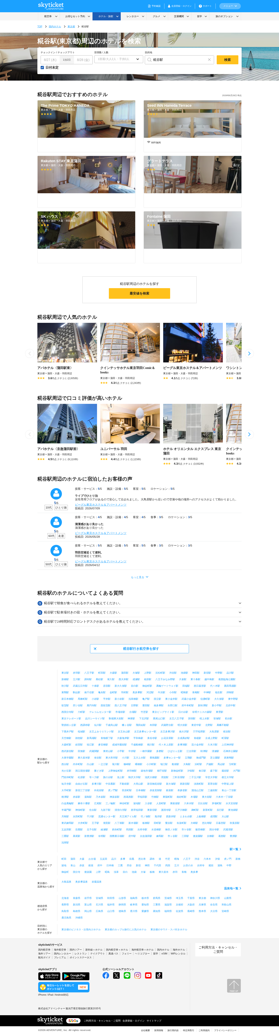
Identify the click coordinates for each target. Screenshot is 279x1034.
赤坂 (81, 865)
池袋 (134, 872)
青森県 (76, 898)
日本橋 (110, 865)
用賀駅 (165, 777)
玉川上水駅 (139, 757)
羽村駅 (124, 692)
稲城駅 (81, 731)
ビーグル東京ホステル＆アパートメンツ (100, 504)
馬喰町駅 (83, 698)
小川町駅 (151, 764)
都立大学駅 (228, 777)
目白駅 (134, 685)
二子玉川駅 (195, 777)
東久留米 (164, 872)
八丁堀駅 (119, 823)
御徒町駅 (147, 685)
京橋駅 (210, 836)
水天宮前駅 (232, 803)
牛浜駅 (161, 692)
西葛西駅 (128, 796)
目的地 (148, 52)
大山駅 (225, 816)
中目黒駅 (110, 783)
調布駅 (88, 679)
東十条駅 (195, 679)
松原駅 (81, 777)
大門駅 (236, 770)
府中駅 (132, 836)
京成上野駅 (211, 738)
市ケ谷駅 (186, 829)
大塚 (143, 872)
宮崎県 (225, 911)
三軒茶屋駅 (179, 777)
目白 (125, 872)
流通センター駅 (106, 816)
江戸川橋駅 (181, 810)
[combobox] (175, 60)
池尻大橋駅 (151, 777)
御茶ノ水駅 (171, 829)
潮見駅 (106, 823)
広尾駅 (98, 803)
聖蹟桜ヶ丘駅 (68, 725)
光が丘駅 (66, 770)
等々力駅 (94, 777)
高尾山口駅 (159, 718)
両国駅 (129, 829)
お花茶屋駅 (167, 738)
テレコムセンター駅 (100, 712)
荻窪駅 (65, 705)
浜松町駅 (160, 672)
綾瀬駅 (104, 829)
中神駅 (207, 692)
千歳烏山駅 (112, 725)
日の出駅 (183, 712)
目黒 (131, 858)
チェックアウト (66, 52)
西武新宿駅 (67, 751)
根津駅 (65, 796)
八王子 (187, 858)
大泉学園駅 (67, 757)
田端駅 (186, 685)
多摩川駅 (97, 783)
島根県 (76, 911)
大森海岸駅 (123, 738)
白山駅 (90, 764)
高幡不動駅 (223, 725)
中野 (229, 865)
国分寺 (76, 872)
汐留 (217, 858)
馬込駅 (221, 764)
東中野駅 (233, 698)
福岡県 (168, 911)
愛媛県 (145, 911)
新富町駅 (208, 810)
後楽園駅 (198, 836)
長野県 (65, 904)
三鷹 (120, 865)
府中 (99, 865)
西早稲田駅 (137, 810)
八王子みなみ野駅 (165, 679)
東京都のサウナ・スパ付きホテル (169, 929)
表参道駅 (182, 790)
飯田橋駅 (200, 829)
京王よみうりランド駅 (101, 731)
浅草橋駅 (133, 698)
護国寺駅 (166, 810)
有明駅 (102, 836)
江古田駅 (191, 751)
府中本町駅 (188, 705)
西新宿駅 (185, 783)
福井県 (111, 904)
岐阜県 (133, 904)
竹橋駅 (155, 796)
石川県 (99, 904)
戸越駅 (209, 764)
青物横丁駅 (107, 738)
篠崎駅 (127, 764)
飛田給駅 (141, 725)
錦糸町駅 (117, 829)
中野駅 (218, 672)
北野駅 (209, 725)
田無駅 (81, 751)
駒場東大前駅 (116, 718)
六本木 (207, 858)
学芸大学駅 (211, 777)
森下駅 (214, 770)
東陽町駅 (168, 796)
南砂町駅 (181, 796)
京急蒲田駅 (146, 836)
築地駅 (137, 803)
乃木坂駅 (101, 796)
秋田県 (111, 898)
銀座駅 (169, 790)
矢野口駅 (172, 705)
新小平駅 (217, 705)
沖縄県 (79, 917)
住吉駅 (93, 810)
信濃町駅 (205, 698)
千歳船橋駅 (137, 744)
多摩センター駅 (172, 757)
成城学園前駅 (119, 744)
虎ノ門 (227, 858)
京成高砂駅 (183, 738)
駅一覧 (234, 849)
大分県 (214, 911)
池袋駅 (184, 672)
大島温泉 (66, 881)
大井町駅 (83, 823)
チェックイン (48, 52)
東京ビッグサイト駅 (163, 712)
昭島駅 (184, 692)
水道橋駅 (156, 829)
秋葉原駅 (235, 823)
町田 (63, 858)
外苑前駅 (99, 790)
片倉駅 (182, 679)
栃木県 (145, 898)
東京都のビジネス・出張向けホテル (81, 929)
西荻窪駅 (105, 705)
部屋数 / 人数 (101, 52)
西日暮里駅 (200, 685)
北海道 (65, 898)
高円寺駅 (92, 705)
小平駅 (120, 751)
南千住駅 (89, 692)
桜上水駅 (204, 718)
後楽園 (88, 872)
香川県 (133, 911)
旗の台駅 (108, 777)
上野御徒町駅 (115, 770)
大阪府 (191, 904)
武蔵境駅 (228, 829)
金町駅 (113, 692)
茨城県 (168, 898)
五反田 (103, 858)
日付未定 (52, 67)
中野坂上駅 (228, 783)
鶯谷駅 (169, 823)
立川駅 (76, 679)
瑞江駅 (164, 764)
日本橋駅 (141, 790)
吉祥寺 (200, 865)
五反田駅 (66, 829)
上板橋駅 (201, 816)
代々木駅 (215, 685)
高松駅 (99, 679)
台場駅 (133, 712)
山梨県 (227, 898)
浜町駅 (198, 764)
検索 (227, 59)
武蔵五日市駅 (80, 685)
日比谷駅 (203, 803)
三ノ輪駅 (110, 803)
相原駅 (147, 679)
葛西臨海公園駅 (226, 679)
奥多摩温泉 (81, 881)
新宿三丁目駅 (82, 790)
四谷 (129, 865)
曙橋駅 (138, 764)
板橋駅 (146, 823)
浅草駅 (65, 842)
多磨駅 (160, 751)
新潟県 (76, 904)
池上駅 (120, 777)
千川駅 (90, 816)
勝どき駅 (99, 770)
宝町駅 (232, 764)
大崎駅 (194, 823)
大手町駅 (66, 790)
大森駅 (113, 672)
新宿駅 (207, 672)
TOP (39, 26)
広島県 (99, 911)
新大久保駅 (121, 685)
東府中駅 (196, 725)
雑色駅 (79, 738)
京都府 (179, 904)
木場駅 (194, 796)
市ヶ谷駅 (172, 836)
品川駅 (230, 672)
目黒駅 (79, 829)
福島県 (133, 898)
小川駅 (125, 757)
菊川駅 (115, 764)
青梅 (184, 872)
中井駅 (132, 751)
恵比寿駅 (207, 823)
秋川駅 (65, 685)
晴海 (176, 858)
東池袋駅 (233, 810)
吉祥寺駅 (142, 829)
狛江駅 (90, 744)
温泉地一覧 (231, 888)
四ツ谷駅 (78, 705)
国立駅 (157, 698)
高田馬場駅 (230, 685)
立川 (176, 865)
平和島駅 (138, 738)
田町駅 (157, 823)
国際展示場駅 (117, 836)
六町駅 (81, 712)
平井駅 (106, 698)
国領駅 (191, 718)
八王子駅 (89, 672)
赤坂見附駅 (156, 790)
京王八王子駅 (176, 718)
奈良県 (214, 904)
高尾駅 (76, 836)
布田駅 (153, 725)
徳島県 (122, 911)
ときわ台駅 (186, 816)
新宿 (138, 865)
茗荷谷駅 (213, 783)
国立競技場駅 (82, 770)
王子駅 (95, 823)
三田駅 (185, 836)
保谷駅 (98, 757)
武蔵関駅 (94, 751)
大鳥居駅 (214, 731)
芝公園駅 (215, 757)
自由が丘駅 (81, 783)
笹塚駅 (217, 718)
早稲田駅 (142, 796)
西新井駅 (171, 816)
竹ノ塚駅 (146, 816)
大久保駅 (219, 698)
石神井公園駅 (230, 751)
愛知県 (145, 904)
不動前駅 (124, 783)
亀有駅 (102, 692)
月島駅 (65, 816)
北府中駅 (230, 705)
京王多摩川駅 (167, 731)
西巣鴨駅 (229, 757)
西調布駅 (85, 725)
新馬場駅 (92, 738)
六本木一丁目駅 (224, 796)
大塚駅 (136, 672)
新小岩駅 (119, 698)
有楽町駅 (181, 823)
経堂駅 (79, 744)
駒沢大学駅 (134, 777)
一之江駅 (103, 764)
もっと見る (137, 577)
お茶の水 (188, 865)
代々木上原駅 (166, 744)
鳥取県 (65, 911)
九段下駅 (105, 810)
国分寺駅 (214, 829)
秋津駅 (204, 751)
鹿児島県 (66, 917)
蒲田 (72, 858)
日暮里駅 (221, 823)
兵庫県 (202, 904)
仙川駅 (98, 725)
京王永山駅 (124, 731)
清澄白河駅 (121, 810)
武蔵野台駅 (167, 725)
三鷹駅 (65, 836)
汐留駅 (191, 770)
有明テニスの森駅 (202, 712)
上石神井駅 (228, 744)
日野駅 (134, 705)
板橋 (152, 872)
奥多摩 (194, 872)
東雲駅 (219, 712)
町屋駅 (225, 738)
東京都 (71, 26)
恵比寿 (142, 858)
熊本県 (202, 911)
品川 (113, 858)
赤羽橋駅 (132, 770)
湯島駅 (88, 796)
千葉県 (191, 898)
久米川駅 (213, 744)
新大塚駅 (171, 783)
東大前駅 (207, 796)
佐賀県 (179, 911)
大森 (81, 858)
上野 (98, 872)
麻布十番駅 (84, 803)
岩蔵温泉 (97, 881)
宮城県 (99, 898)
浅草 (116, 872)
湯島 (220, 865)
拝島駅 (230, 692)
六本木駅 (189, 803)
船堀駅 (175, 764)
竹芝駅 (144, 712)
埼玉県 (179, 898)
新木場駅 (133, 823)
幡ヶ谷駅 (127, 725)
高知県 (156, 911)
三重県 (156, 904)
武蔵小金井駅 (189, 698)
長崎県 (191, 911)
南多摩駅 (159, 705)
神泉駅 (131, 718)
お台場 (92, 858)
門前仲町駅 (67, 777)
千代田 (157, 865)
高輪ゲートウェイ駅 (167, 685)
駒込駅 (76, 692)
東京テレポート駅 (71, 718)
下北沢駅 (144, 718)
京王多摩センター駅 (145, 731)
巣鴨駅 (65, 692)
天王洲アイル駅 (128, 816)
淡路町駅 (199, 783)
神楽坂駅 (114, 796)
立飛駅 (188, 757)
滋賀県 (168, 904)
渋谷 (197, 858)
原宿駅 (106, 685)
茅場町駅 (217, 803)
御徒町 (65, 872)
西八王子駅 (121, 705)
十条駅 (95, 685)
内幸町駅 (78, 764)
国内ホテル (55, 26)
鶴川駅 (151, 744)
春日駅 (202, 770)
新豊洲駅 (89, 836)
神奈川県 (215, 898)
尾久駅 (111, 679)
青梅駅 (196, 692)
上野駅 (147, 672)
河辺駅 (150, 692)
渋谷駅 (173, 672)
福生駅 (218, 692)
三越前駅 (213, 790)
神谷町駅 (124, 803)
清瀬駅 (215, 751)
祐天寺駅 (66, 783)
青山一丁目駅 (229, 790)
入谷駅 (148, 803)
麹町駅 (195, 810)
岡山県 (88, 911)
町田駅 (102, 672)
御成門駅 (201, 757)
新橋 (237, 858)
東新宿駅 (152, 810)
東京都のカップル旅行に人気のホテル (125, 929)
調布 (152, 858)
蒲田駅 (124, 672)
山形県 (122, 898)
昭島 (107, 872)
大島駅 (187, 764)
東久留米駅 (84, 757)
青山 (72, 865)
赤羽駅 (76, 672)
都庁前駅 (162, 770)
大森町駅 (66, 744)
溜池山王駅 (197, 790)
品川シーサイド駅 (95, 718)
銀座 (90, 865)
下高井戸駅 (67, 731)
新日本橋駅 (67, 698)
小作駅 (173, 692)
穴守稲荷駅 (199, 731)
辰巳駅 (220, 810)
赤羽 (175, 872)
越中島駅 (209, 679)
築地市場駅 (147, 770)
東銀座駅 (175, 803)
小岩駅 (95, 698)
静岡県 (122, 904)
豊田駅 (146, 705)
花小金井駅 (197, 744)
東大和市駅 (112, 757)
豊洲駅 (233, 836)
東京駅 (65, 672)
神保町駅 (80, 810)
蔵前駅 (225, 770)
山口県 (111, 911)
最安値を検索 (139, 293)
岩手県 (88, 898)
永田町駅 (78, 816)
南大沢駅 (184, 731)
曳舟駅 (158, 816)
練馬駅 (160, 836)
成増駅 (214, 816)
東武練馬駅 (67, 823)
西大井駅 (123, 679)
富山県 (88, 904)
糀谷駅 (227, 731)
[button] (119, 59)
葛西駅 (222, 836)
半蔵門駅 (66, 810)
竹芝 (167, 858)
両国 (167, 865)
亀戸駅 (146, 698)
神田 (147, 865)
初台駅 (228, 718)
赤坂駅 (76, 796)
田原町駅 (127, 790)
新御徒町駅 (177, 770)
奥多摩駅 (137, 692)
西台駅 (65, 764)
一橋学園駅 (146, 751)
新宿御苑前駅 (154, 783)
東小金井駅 (171, 698)
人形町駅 (161, 803)
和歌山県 (226, 904)
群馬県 (156, 898)
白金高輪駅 (67, 803)
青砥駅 (197, 738)
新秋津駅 (203, 705)
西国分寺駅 (67, 712)
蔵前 (211, 865)
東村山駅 (108, 751)
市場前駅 (120, 712)
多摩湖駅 (182, 744)
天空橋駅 (66, 738)
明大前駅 (182, 725)
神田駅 (196, 672)
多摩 (122, 858)
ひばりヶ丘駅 (175, 751)
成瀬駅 (136, 679)
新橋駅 (65, 679)
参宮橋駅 (103, 744)
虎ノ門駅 (113, 790)
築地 (63, 865)
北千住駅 (92, 829)
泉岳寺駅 (152, 738)
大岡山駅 (138, 783)
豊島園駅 (155, 757)
